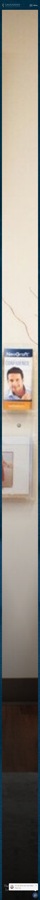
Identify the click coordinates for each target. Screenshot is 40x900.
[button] (31, 5)
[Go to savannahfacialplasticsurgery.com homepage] (11, 5)
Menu (35, 5)
